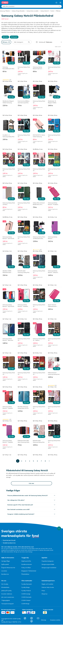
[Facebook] (31, 621)
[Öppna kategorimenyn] (60, 3)
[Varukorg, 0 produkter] (56, 3)
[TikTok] (25, 618)
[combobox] (31, 6)
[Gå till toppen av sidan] (59, 528)
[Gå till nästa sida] (49, 461)
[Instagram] (31, 618)
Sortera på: (42, 42)
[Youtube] (38, 618)
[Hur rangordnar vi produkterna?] (36, 42)
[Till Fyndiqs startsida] (5, 3)
